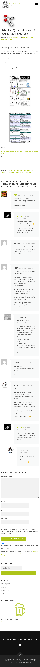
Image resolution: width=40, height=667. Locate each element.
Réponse (30, 195)
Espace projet (5, 584)
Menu (36, 4)
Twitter (3, 594)
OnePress (26, 660)
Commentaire (6, 476)
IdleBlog (15, 3)
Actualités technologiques (22, 170)
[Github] (20, 645)
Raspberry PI (27, 173)
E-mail (4, 510)
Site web (4, 518)
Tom (16, 195)
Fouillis (18, 173)
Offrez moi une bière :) (8, 622)
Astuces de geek (7, 173)
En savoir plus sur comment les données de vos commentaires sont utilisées (19, 554)
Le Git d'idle (5, 590)
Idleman (20, 216)
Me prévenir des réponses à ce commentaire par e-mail (19, 547)
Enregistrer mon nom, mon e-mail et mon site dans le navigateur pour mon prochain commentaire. (19, 531)
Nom (3, 502)
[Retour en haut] (20, 655)
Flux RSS (4, 587)
